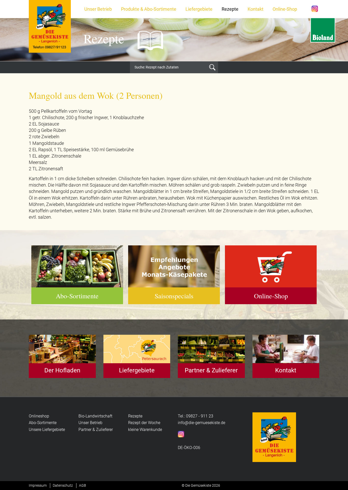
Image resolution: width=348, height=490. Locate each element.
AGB (82, 485)
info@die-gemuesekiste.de (201, 422)
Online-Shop (285, 9)
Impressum (38, 485)
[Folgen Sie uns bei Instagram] (315, 8)
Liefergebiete (198, 9)
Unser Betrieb (98, 9)
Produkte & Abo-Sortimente (148, 9)
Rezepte (230, 9)
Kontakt (255, 9)
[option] (174, 39)
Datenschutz (63, 485)
